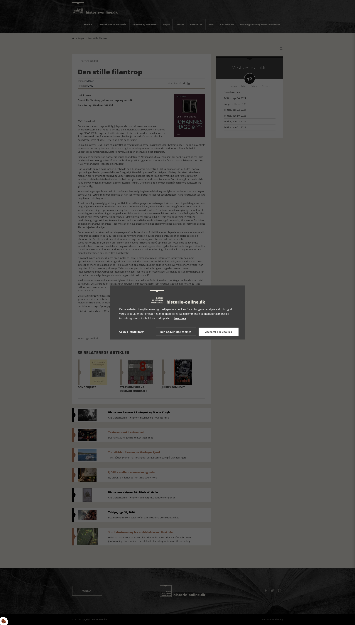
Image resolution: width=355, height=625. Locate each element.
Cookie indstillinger (131, 331)
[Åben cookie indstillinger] (4, 621)
